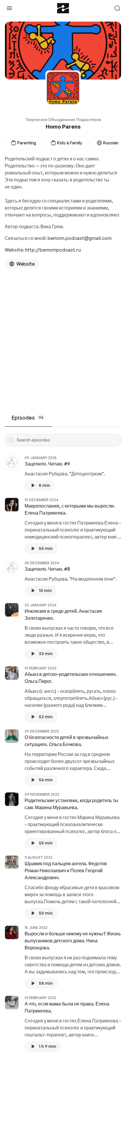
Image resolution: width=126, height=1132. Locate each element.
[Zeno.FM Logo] (63, 8)
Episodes (28, 417)
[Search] (117, 8)
